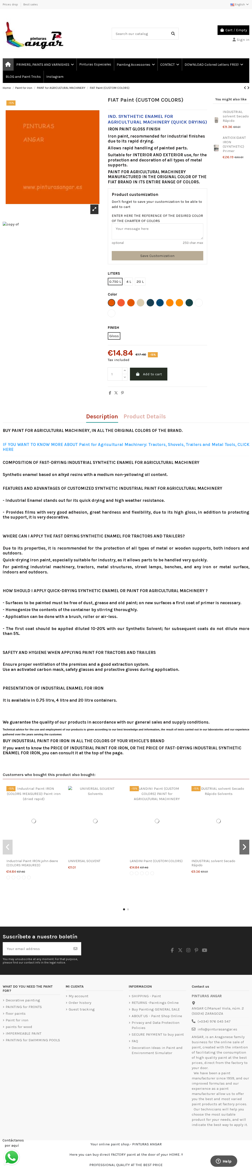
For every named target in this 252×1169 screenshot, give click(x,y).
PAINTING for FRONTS (24, 1007)
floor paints (16, 1013)
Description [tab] (102, 417)
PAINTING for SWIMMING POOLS (33, 1040)
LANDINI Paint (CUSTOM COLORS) (156, 861)
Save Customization (157, 255)
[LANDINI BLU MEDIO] (152, 873)
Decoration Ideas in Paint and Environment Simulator (157, 1050)
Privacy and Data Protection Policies (155, 1025)
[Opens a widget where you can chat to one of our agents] (223, 1161)
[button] (124, 909)
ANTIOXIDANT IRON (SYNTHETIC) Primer (234, 144)
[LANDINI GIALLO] (142, 873)
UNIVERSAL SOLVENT (84, 861)
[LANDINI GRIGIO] (137, 873)
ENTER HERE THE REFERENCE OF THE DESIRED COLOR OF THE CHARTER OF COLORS (157, 218)
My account (78, 996)
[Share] (110, 393)
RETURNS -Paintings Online (155, 1002)
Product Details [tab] (145, 417)
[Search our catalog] (173, 34)
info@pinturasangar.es (217, 1029)
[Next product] (248, 88)
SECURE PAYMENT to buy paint (158, 1034)
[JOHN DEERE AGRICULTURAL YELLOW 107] (8, 877)
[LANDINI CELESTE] (147, 873)
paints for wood (19, 1027)
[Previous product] (245, 88)
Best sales (30, 4)
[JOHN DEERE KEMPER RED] (29, 877)
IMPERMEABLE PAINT (23, 1033)
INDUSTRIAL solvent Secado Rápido (236, 116)
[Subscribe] (75, 948)
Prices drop (11, 4)
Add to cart (152, 374)
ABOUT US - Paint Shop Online (157, 1016)
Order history (80, 1002)
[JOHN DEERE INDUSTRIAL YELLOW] (24, 877)
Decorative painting (23, 1000)
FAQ (135, 1041)
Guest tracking (82, 1009)
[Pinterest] (122, 393)
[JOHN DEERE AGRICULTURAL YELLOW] (13, 877)
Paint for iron (17, 1020)
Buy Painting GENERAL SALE (156, 1009)
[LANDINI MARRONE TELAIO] (131, 873)
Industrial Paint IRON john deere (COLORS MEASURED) (32, 863)
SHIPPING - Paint (146, 996)
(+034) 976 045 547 (214, 1021)
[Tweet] (116, 393)
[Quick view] (34, 854)
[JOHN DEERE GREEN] (18, 877)
